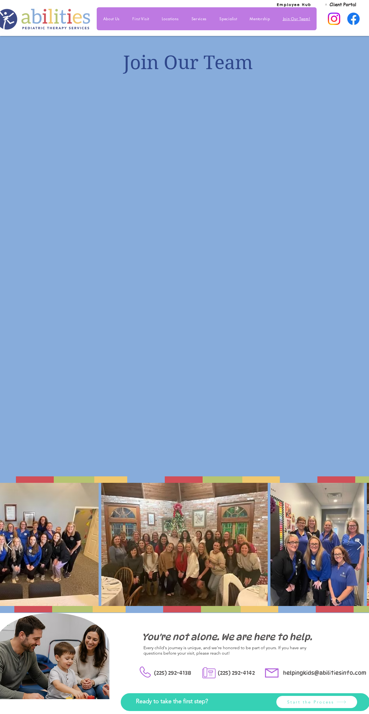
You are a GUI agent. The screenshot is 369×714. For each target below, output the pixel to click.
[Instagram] (334, 19)
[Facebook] (353, 19)
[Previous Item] (9, 545)
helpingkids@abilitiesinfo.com (324, 673)
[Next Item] (360, 545)
